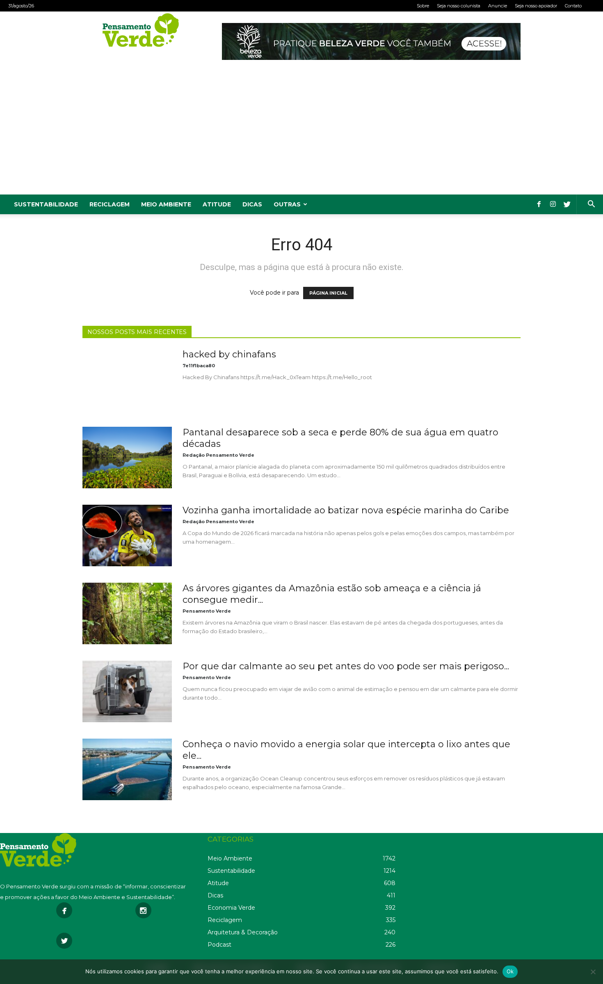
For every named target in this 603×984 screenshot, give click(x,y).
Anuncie (497, 6)
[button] (591, 205)
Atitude (217, 204)
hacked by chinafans (229, 354)
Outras (287, 204)
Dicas (252, 204)
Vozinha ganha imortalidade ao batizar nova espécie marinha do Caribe (346, 510)
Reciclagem (109, 204)
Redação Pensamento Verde (218, 455)
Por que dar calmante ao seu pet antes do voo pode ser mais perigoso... (346, 666)
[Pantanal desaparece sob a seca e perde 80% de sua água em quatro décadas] (127, 457)
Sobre (423, 6)
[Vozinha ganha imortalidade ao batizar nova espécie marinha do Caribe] (127, 535)
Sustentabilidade (46, 204)
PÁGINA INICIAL (328, 293)
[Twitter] (567, 204)
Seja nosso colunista (458, 6)
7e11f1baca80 (199, 365)
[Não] (593, 972)
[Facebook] (539, 204)
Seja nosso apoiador (536, 6)
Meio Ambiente (166, 204)
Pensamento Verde (207, 611)
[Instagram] (553, 204)
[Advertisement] (301, 133)
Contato (573, 6)
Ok (510, 971)
